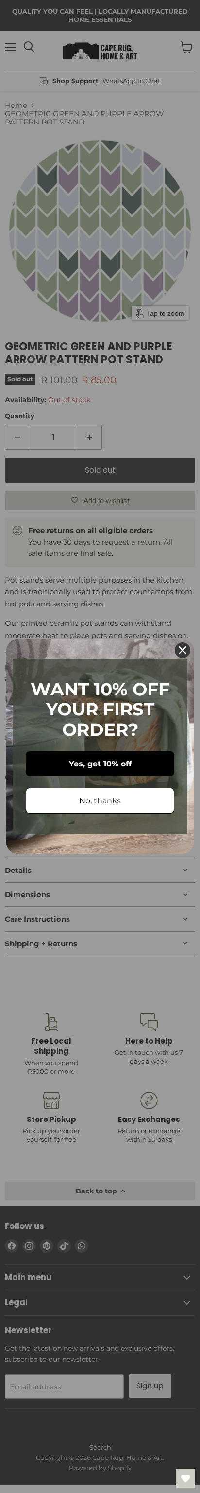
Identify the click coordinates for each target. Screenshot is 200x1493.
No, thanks (100, 800)
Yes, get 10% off (100, 763)
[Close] (182, 650)
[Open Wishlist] (185, 1478)
